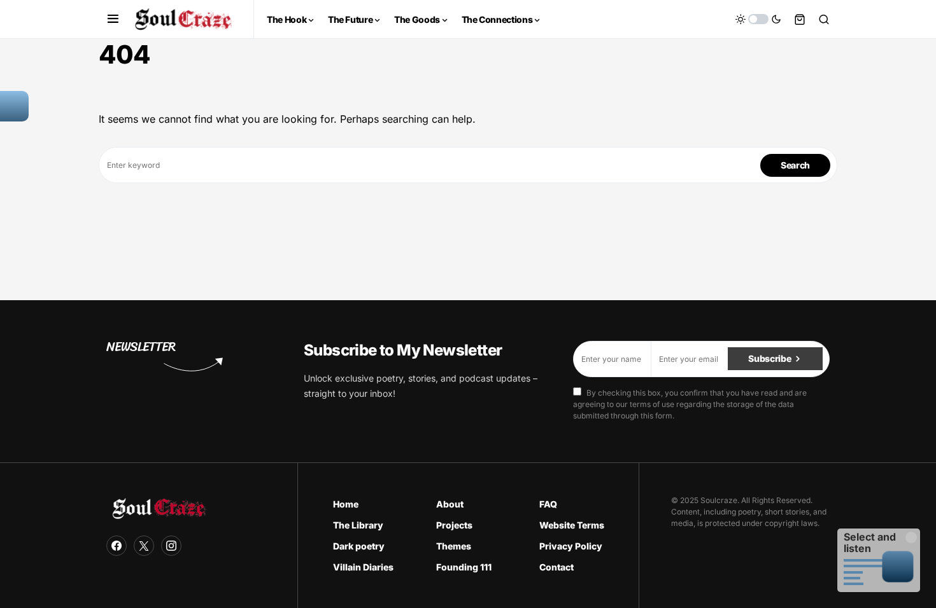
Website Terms (571, 525)
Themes (453, 546)
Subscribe (769, 358)
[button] (113, 19)
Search (795, 165)
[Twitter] (144, 545)
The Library (358, 525)
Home (345, 504)
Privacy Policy (570, 546)
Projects (454, 525)
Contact (556, 567)
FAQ (548, 504)
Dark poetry (359, 546)
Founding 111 (464, 567)
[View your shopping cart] (799, 19)
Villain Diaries (363, 567)
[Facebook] (116, 545)
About (450, 504)
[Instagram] (171, 545)
